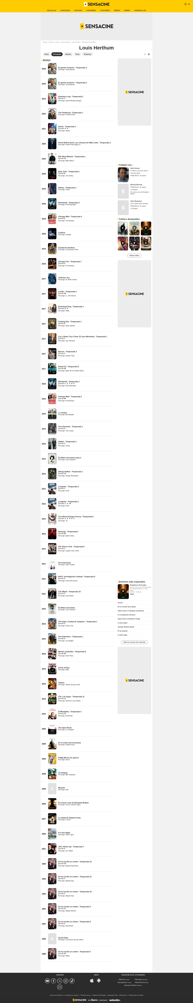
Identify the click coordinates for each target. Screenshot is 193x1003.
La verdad (62, 413)
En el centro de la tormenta (69, 743)
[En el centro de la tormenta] (52, 743)
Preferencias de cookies (136, 995)
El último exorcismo (66, 608)
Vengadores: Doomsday (138, 585)
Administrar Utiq (112, 995)
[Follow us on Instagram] (66, 980)
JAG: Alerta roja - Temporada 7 (71, 847)
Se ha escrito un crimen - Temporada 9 (74, 907)
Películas (51, 10)
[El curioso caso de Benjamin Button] (52, 803)
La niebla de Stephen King (69, 818)
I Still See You (64, 278)
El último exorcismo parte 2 (69, 458)
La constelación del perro (126, 615)
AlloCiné (122, 979)
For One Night (64, 833)
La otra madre (122, 623)
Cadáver (61, 233)
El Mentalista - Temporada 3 (69, 712)
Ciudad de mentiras (66, 248)
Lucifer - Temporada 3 (67, 292)
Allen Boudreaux (136, 201)
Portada (45, 42)
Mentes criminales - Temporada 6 (72, 652)
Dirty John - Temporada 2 (69, 172)
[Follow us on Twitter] (60, 980)
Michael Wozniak (136, 185)
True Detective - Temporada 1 (70, 427)
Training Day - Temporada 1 (69, 322)
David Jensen (135, 168)
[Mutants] (52, 788)
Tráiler (132, 594)
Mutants (61, 788)
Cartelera (65, 10)
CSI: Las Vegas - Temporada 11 (71, 697)
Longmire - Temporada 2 (68, 487)
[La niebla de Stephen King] (52, 818)
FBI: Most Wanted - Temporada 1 (72, 157)
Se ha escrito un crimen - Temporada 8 (74, 922)
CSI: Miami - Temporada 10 (69, 592)
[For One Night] (52, 833)
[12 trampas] (52, 773)
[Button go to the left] (145, 54)
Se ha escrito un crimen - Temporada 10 (75, 892)
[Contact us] (60, 987)
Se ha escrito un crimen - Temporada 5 (74, 952)
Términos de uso (85, 995)
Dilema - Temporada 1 (67, 188)
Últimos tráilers (134, 255)
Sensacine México (131, 985)
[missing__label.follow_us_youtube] (48, 980)
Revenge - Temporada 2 (68, 532)
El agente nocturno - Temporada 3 (72, 68)
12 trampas (63, 773)
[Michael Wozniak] (123, 191)
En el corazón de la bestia (127, 607)
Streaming (91, 10)
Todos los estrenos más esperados (134, 642)
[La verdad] (52, 413)
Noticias (78, 10)
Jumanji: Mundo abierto (126, 627)
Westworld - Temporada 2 (69, 203)
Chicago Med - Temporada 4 (70, 217)
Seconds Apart (64, 563)
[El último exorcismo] (52, 608)
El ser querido (123, 631)
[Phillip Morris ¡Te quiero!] (52, 758)
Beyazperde (122, 982)
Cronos (120, 603)
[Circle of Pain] (52, 668)
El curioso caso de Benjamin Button (73, 803)
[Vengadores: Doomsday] (123, 591)
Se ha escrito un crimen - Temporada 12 (75, 862)
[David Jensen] (123, 174)
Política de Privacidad (99, 995)
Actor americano (65, 42)
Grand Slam (63, 938)
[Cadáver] (52, 233)
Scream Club (140, 10)
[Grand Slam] (52, 938)
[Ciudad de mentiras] (52, 248)
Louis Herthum (76, 42)
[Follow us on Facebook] (54, 980)
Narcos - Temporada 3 (67, 352)
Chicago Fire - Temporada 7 (70, 262)
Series (127, 10)
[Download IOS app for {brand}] (93, 980)
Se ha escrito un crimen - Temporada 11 (75, 877)
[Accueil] (96, 4)
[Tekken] (52, 683)
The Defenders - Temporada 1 (70, 637)
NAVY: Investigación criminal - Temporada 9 (76, 577)
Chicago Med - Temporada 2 (70, 397)
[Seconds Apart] (52, 563)
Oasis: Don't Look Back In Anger (129, 619)
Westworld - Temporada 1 (69, 382)
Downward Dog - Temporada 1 (71, 307)
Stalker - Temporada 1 (67, 442)
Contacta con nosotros (72, 995)
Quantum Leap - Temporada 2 (70, 97)
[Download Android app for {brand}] (100, 980)
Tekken (61, 683)
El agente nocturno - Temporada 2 (72, 83)
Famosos (51, 42)
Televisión (105, 10)
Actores (57, 42)
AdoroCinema (140, 982)
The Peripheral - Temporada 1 (70, 113)
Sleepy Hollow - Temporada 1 (70, 472)
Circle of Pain (63, 668)
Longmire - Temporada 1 (68, 502)
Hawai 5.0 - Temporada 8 (68, 367)
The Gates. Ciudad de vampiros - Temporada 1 (77, 622)
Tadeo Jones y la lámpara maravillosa (131, 611)
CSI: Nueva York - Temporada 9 (71, 547)
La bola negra (122, 635)
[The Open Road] (52, 728)
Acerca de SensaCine (56, 995)
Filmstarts (138, 979)
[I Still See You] (52, 278)
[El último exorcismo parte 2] (52, 458)
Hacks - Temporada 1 (67, 127)
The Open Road (64, 728)
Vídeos (117, 10)
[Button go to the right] (148, 54)
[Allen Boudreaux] (123, 207)
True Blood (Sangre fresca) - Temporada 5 (75, 517)
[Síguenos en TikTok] (72, 980)
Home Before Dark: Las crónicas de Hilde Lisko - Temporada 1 (84, 143)
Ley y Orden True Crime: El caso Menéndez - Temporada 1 (82, 337)
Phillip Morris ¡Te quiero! (68, 758)
